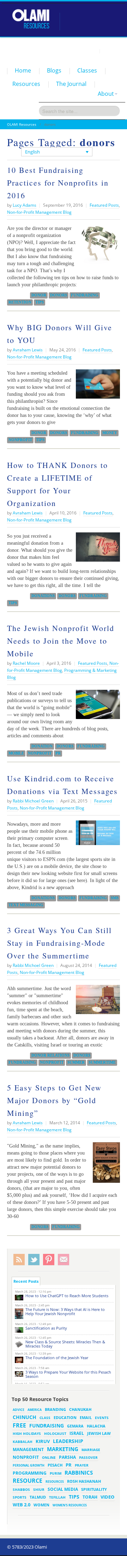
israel (76, 1433)
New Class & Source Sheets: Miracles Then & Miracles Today (65, 1344)
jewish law (99, 1433)
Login (90, 51)
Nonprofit (20, 440)
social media (63, 1489)
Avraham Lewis (28, 350)
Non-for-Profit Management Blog (39, 212)
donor (38, 295)
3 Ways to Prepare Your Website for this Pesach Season (68, 1374)
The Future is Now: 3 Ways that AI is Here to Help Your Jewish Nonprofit (65, 1311)
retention (19, 302)
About (106, 94)
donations (43, 596)
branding (55, 1409)
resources (55, 1481)
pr (58, 753)
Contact (111, 51)
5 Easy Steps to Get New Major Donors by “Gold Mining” (54, 1100)
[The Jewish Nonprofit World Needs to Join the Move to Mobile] (96, 707)
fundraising (84, 295)
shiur (38, 1489)
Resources (26, 84)
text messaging (25, 905)
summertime (102, 1062)
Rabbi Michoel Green (33, 801)
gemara (75, 1426)
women (41, 1504)
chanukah (80, 1409)
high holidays (27, 1433)
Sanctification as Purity (46, 1328)
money (109, 433)
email (86, 1417)
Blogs (54, 70)
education (65, 1417)
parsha (67, 1457)
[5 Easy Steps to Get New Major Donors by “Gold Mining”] (104, 1165)
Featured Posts (104, 205)
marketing (62, 1448)
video (107, 1497)
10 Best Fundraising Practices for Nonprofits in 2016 (58, 182)
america (35, 1409)
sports (19, 1497)
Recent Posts (25, 1281)
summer (76, 1062)
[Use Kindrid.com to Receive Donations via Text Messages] (96, 835)
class (45, 1417)
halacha (96, 1426)
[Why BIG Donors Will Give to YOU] (96, 386)
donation (42, 746)
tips (39, 302)
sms (115, 898)
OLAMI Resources (21, 124)
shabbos (21, 1489)
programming (30, 1473)
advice (18, 1409)
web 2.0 (21, 1504)
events (102, 1418)
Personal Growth (28, 1465)
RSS (19, 1260)
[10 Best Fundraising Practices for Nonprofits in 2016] (98, 247)
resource (27, 1481)
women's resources (70, 1505)
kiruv (43, 1441)
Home (23, 70)
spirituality (94, 1489)
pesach (55, 1465)
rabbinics (79, 1472)
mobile (16, 753)
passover (88, 1457)
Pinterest (48, 1260)
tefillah (57, 1497)
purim (55, 1473)
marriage (90, 1449)
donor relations (50, 1055)
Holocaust (55, 1433)
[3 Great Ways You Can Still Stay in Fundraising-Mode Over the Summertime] (96, 1002)
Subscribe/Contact (63, 1260)
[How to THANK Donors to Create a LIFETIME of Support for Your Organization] (96, 549)
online (49, 1457)
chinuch (24, 1417)
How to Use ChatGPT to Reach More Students (66, 1295)
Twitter (34, 1260)
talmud (38, 1497)
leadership (68, 1441)
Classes (87, 70)
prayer (82, 1465)
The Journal (71, 84)
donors (58, 295)
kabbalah (22, 1441)
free (19, 1425)
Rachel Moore (26, 663)
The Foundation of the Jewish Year (56, 1357)
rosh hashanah (84, 1481)
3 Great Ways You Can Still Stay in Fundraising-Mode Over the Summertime (59, 943)
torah (90, 1497)
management (28, 1449)
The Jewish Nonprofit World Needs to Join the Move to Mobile (60, 640)
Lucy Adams (24, 205)
